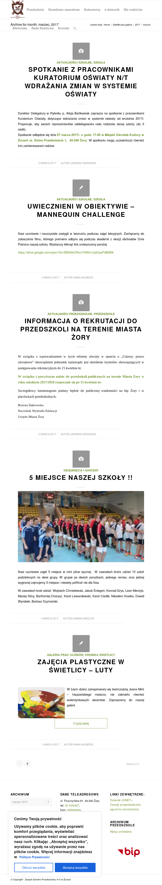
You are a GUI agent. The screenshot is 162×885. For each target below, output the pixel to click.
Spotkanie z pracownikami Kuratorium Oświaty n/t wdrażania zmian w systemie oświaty (81, 81)
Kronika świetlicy (100, 655)
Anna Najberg (83, 277)
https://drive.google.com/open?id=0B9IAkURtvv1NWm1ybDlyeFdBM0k (66, 252)
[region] (54, 844)
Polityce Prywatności (34, 857)
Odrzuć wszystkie (33, 867)
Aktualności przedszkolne (69, 314)
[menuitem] (18, 9)
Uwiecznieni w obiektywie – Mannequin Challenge (81, 210)
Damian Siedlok (83, 618)
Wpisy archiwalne (120, 831)
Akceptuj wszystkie (75, 867)
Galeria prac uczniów (65, 655)
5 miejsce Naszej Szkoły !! (81, 477)
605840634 (74, 810)
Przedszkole (104, 314)
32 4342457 (72, 805)
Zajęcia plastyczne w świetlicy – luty (81, 665)
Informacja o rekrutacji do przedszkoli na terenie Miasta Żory (81, 329)
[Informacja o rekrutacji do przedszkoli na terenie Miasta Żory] (81, 302)
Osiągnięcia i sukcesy (81, 470)
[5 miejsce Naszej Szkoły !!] (81, 459)
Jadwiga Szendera (83, 163)
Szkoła (99, 62)
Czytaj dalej (81, 723)
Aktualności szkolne (74, 62)
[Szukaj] (75, 28)
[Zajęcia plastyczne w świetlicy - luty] (81, 643)
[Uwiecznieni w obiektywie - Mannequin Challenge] (81, 188)
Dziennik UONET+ (121, 800)
